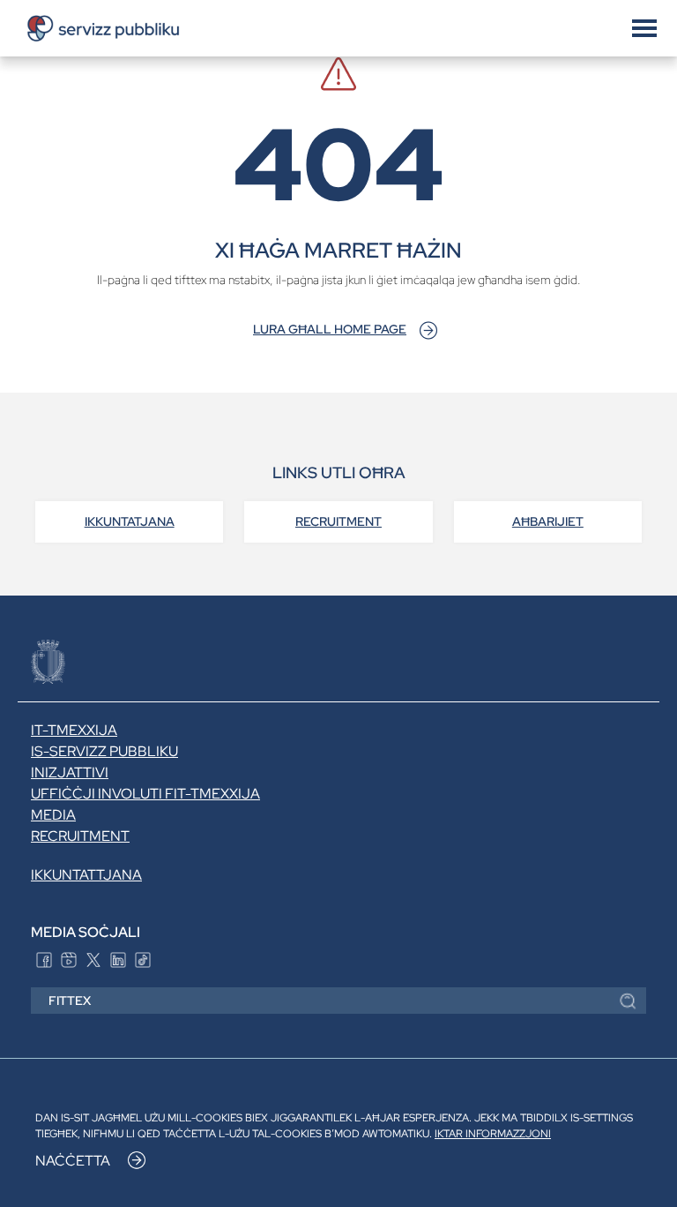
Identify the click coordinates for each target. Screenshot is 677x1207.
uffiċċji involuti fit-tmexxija (145, 793)
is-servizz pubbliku (104, 751)
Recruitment (338, 521)
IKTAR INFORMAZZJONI (493, 1134)
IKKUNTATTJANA (86, 875)
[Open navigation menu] (644, 26)
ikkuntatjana (130, 521)
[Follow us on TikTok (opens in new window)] (143, 958)
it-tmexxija (74, 730)
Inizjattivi (69, 772)
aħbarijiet (548, 521)
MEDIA (53, 815)
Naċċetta (72, 1160)
